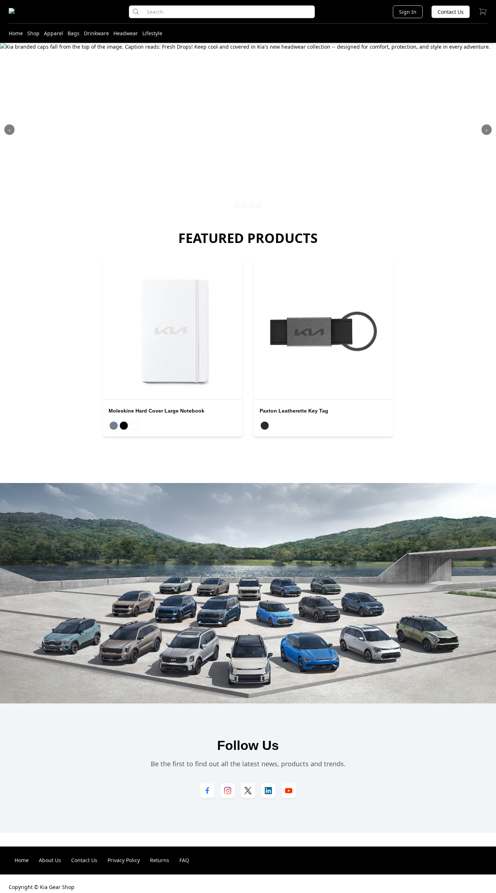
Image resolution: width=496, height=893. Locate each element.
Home (16, 33)
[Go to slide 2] (244, 205)
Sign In (407, 11)
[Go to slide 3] (251, 205)
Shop (33, 33)
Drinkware (96, 33)
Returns (159, 860)
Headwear (125, 33)
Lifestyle (152, 33)
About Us (50, 860)
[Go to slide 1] (237, 205)
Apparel (53, 33)
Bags (74, 33)
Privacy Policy (123, 860)
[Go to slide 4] (259, 205)
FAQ (184, 860)
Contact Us (451, 11)
